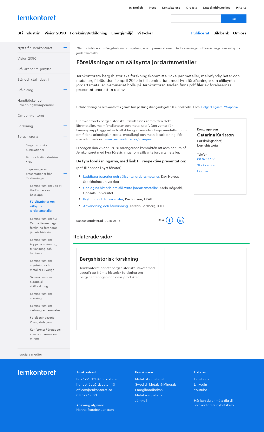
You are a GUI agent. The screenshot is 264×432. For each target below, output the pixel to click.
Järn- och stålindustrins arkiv (42, 159)
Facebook (201, 378)
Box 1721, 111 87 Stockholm (97, 378)
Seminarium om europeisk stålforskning (41, 281)
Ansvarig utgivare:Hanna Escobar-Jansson (95, 407)
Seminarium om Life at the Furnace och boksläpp (45, 190)
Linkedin (200, 383)
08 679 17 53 (206, 158)
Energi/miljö (122, 33)
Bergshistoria (28, 136)
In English (136, 7)
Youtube (200, 389)
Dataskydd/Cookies (216, 7)
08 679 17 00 (86, 394)
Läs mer (208, 171)
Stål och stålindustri (33, 78)
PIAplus (241, 7)
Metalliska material (149, 378)
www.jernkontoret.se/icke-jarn (128, 138)
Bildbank (221, 33)
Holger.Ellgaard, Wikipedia (219, 106)
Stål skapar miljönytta (34, 68)
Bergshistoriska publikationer (36, 147)
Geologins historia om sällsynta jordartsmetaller (120, 187)
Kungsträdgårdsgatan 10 (95, 383)
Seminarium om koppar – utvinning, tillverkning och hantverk (43, 246)
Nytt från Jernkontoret (35, 47)
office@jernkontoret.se (94, 389)
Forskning (25, 125)
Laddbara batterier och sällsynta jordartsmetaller (121, 175)
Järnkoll (141, 400)
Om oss (239, 33)
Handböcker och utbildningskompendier (36, 102)
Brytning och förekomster (103, 198)
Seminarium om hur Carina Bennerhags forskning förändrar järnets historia (43, 225)
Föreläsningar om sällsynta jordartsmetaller (42, 206)
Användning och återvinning (105, 205)
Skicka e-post (206, 165)
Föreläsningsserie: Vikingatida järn (42, 319)
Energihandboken (149, 389)
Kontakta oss (171, 7)
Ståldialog (25, 89)
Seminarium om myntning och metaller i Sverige (42, 265)
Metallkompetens (148, 394)
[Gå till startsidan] (37, 16)
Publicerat (200, 33)
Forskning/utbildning (88, 33)
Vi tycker (145, 33)
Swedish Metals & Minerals (156, 383)
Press (152, 7)
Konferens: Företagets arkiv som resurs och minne (45, 333)
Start (80, 48)
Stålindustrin (29, 33)
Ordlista (191, 7)
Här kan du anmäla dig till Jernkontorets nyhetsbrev (214, 402)
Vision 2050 (55, 33)
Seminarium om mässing (41, 295)
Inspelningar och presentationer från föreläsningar (39, 173)
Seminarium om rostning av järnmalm (45, 307)
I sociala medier (30, 353)
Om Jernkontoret (31, 114)
